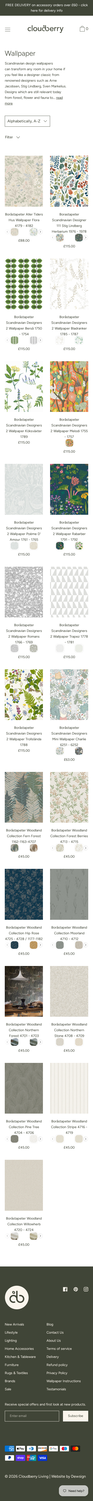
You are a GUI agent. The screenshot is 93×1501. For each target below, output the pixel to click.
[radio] (14, 231)
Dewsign (78, 1476)
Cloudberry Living (33, 1476)
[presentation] (40, 232)
